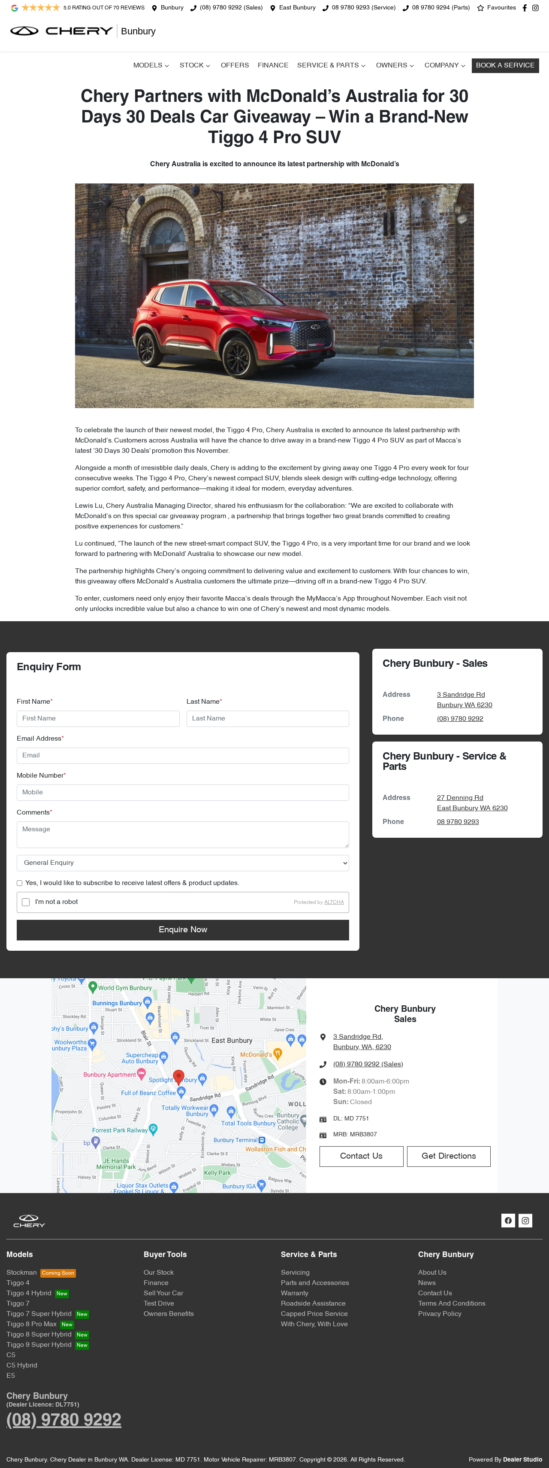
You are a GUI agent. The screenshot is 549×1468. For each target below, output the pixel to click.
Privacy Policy (440, 1314)
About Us (432, 1273)
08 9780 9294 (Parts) (441, 8)
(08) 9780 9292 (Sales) (231, 8)
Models (148, 65)
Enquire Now (183, 930)
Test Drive (159, 1303)
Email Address (40, 739)
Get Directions (449, 1156)
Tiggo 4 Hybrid (28, 1293)
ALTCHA (334, 902)
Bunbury (172, 8)
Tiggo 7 (18, 1303)
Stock (192, 65)
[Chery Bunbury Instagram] (537, 8)
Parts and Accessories (315, 1283)
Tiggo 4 (18, 1283)
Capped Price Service (314, 1314)
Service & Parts (328, 65)
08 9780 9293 (458, 822)
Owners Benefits (169, 1314)
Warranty (294, 1293)
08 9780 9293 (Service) (364, 8)
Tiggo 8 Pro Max (31, 1324)
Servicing (295, 1273)
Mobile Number (41, 775)
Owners (391, 65)
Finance (273, 65)
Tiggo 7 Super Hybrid (39, 1314)
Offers (235, 65)
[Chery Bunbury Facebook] (526, 8)
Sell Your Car (163, 1293)
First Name (35, 702)
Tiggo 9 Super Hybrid (39, 1345)
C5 (10, 1355)
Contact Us (361, 1156)
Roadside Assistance (313, 1303)
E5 (10, 1376)
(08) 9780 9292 (460, 719)
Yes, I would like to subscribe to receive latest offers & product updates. (132, 883)
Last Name (204, 702)
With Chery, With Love (314, 1324)
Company (442, 65)
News (427, 1283)
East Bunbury (297, 8)
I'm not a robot (56, 902)
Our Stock (159, 1273)
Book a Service (505, 65)
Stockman (21, 1273)
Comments (34, 812)
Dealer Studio (523, 1460)
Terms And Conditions (452, 1303)
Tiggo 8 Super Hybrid (39, 1334)
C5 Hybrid (21, 1365)
